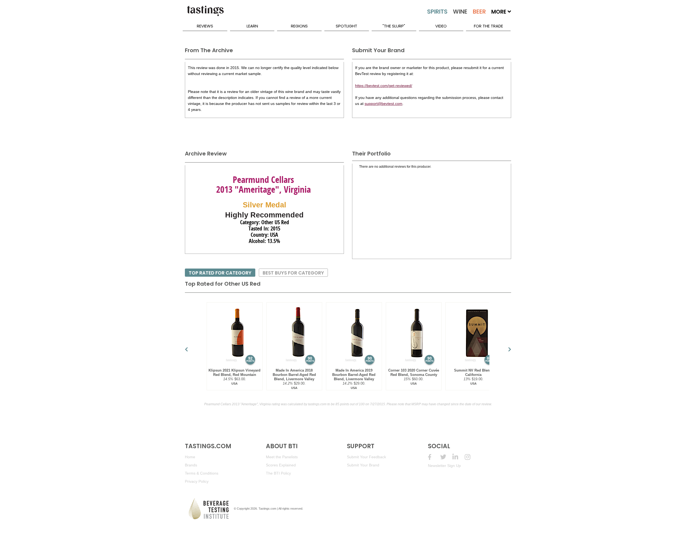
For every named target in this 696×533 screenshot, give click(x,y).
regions (299, 26)
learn (252, 26)
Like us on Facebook (434, 457)
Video (441, 26)
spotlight (346, 26)
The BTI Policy (278, 473)
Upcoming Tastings (471, 457)
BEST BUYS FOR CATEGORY (293, 273)
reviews (205, 26)
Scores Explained (281, 465)
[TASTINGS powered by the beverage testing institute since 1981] (205, 13)
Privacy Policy (197, 481)
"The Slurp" (394, 26)
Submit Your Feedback (366, 457)
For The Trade (488, 26)
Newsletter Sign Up (444, 465)
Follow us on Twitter (446, 457)
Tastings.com (267, 508)
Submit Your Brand (363, 465)
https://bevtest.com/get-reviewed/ (383, 85)
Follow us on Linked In (458, 457)
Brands (191, 465)
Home (190, 457)
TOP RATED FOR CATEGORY (220, 273)
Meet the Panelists (282, 457)
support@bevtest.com (383, 103)
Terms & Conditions (201, 473)
